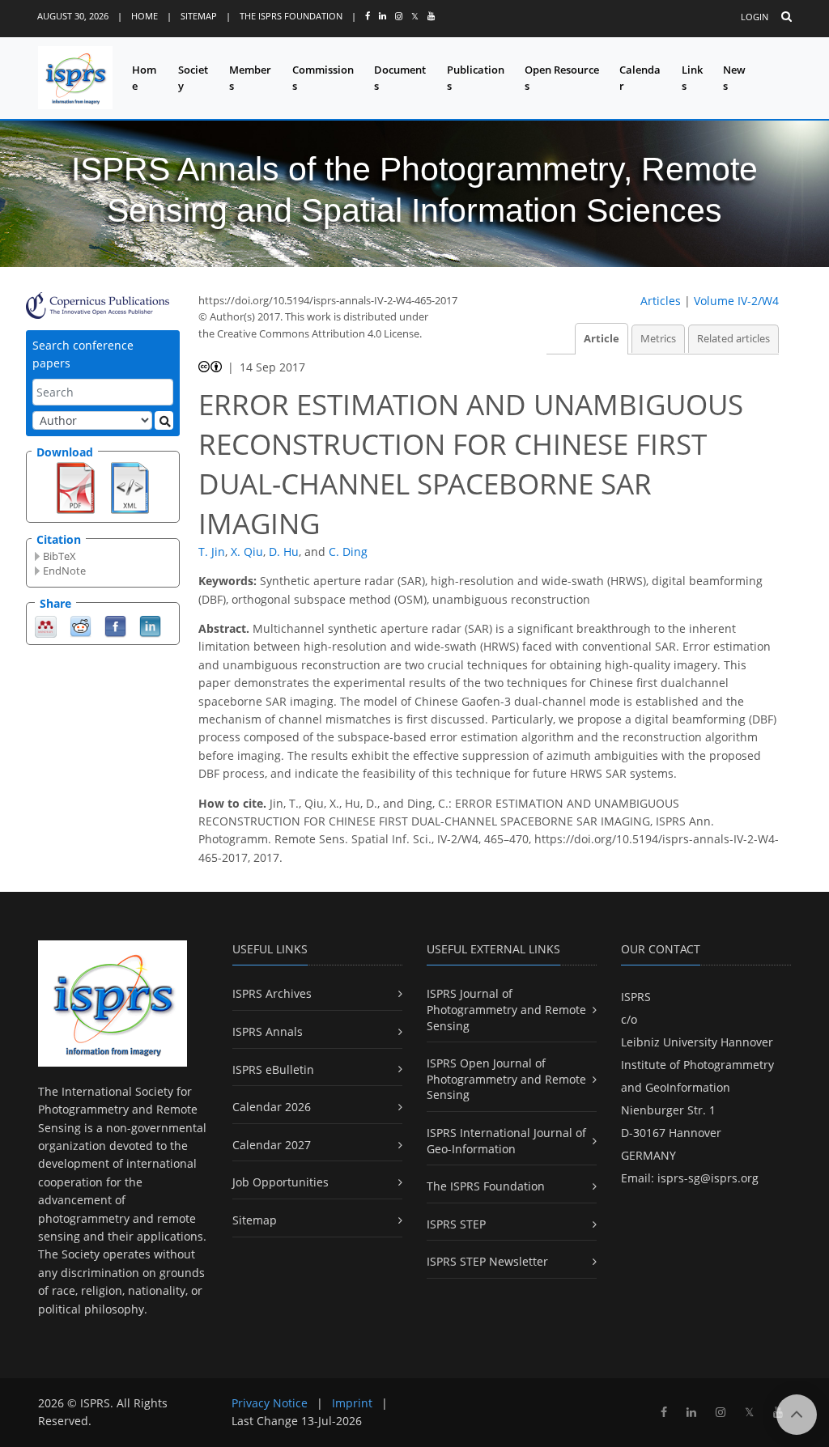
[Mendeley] (46, 625)
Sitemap (199, 16)
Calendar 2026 (271, 1106)
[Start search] (164, 420)
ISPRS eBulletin (273, 1069)
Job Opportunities (280, 1182)
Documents (400, 78)
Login (754, 17)
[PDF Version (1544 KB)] (76, 486)
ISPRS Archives (272, 993)
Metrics (658, 339)
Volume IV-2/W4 (736, 300)
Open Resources (562, 78)
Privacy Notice (270, 1403)
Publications (475, 78)
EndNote (64, 570)
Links (692, 78)
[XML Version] (130, 486)
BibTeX (59, 556)
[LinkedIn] (150, 625)
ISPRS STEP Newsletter (487, 1261)
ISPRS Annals (267, 1031)
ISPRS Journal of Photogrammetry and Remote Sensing (506, 1009)
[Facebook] (115, 625)
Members (250, 78)
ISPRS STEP (456, 1224)
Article (601, 339)
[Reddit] (80, 625)
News (734, 78)
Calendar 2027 (271, 1144)
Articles (660, 300)
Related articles (733, 339)
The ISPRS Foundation (291, 16)
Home (144, 16)
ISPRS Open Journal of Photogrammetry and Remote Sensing (506, 1078)
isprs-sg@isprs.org (708, 1178)
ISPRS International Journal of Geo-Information (506, 1140)
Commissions (323, 78)
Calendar (640, 78)
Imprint (352, 1403)
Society (193, 78)
